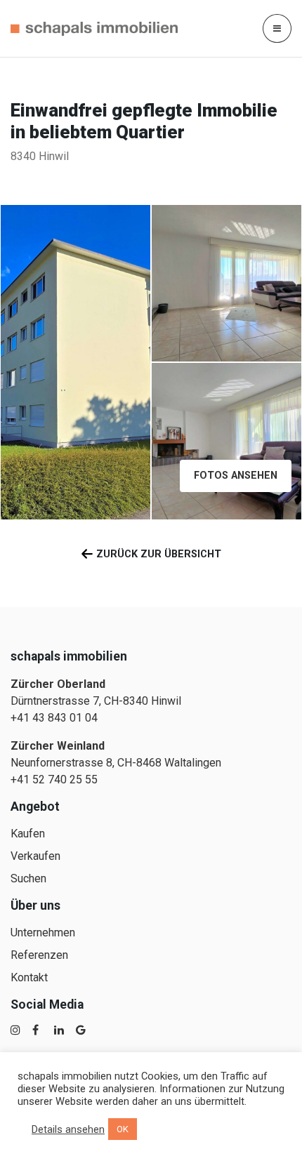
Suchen (28, 878)
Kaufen (28, 833)
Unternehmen (43, 932)
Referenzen (39, 955)
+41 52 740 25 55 (54, 779)
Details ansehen (68, 1129)
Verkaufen (35, 856)
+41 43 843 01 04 (54, 717)
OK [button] (123, 1129)
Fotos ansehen (235, 476)
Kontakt (29, 977)
